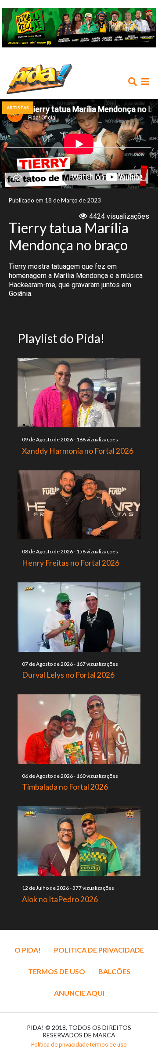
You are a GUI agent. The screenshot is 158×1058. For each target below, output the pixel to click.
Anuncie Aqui (79, 993)
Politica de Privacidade (99, 950)
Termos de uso (56, 971)
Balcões (114, 971)
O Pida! (27, 950)
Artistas (18, 107)
